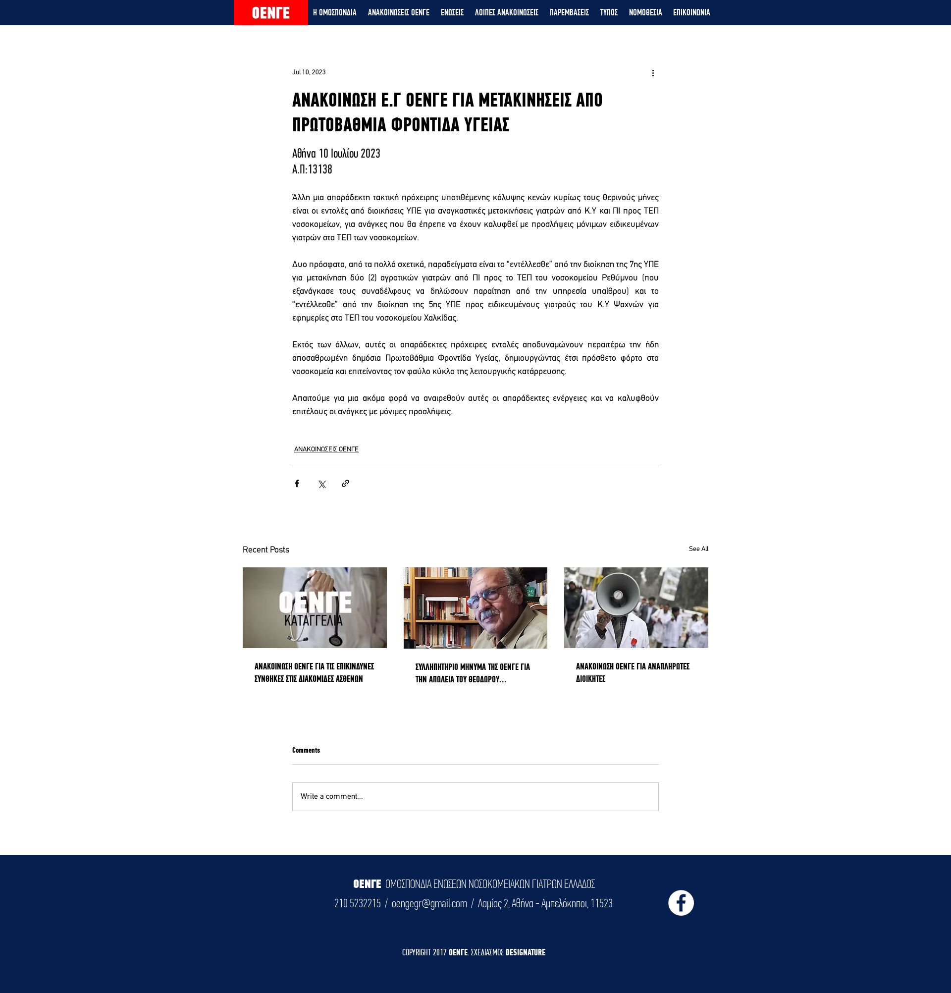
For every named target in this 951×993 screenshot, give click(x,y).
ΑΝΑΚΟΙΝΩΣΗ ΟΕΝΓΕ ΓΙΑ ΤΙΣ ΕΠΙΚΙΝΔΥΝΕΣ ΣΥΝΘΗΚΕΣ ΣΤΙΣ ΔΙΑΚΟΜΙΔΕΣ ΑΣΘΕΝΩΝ (314, 672)
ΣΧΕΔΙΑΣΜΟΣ (488, 952)
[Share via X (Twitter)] (321, 483)
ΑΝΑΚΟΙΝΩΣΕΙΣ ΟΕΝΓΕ (326, 449)
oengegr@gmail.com (429, 903)
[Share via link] (345, 483)
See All (698, 549)
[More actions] (653, 72)
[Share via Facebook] (297, 483)
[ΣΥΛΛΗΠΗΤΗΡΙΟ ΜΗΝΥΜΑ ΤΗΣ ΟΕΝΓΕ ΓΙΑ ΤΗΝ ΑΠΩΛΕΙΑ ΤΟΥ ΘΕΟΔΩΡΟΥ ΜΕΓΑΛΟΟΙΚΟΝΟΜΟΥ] (476, 608)
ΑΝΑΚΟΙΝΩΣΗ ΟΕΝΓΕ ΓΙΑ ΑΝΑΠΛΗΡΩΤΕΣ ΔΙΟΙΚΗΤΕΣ (632, 672)
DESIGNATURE (525, 952)
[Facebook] (681, 903)
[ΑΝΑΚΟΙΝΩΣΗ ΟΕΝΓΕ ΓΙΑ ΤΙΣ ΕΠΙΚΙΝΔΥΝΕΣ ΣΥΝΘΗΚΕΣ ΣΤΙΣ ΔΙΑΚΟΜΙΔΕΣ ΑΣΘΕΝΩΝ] (315, 607)
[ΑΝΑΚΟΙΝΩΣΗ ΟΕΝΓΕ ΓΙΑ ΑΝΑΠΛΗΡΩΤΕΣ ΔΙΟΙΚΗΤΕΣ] (636, 607)
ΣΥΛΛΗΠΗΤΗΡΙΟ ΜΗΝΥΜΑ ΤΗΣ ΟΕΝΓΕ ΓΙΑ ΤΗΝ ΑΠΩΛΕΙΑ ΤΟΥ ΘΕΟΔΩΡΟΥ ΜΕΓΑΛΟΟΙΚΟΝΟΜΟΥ (473, 673)
